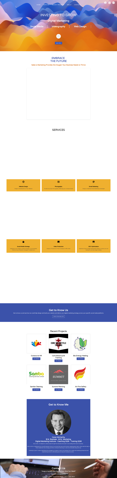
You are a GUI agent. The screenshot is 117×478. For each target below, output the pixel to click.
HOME (38, 5)
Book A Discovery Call (59, 316)
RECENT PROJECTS (58, 5)
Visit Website (36, 358)
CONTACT (77, 5)
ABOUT (69, 5)
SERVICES (46, 5)
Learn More (58, 43)
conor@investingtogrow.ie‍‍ (58, 474)
